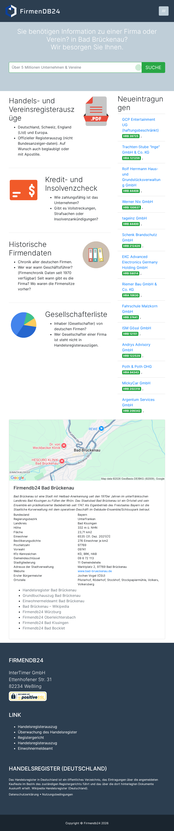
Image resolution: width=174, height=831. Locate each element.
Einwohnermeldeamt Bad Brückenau (53, 601)
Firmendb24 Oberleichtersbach (49, 617)
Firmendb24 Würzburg (42, 611)
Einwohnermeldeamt (35, 748)
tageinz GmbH (134, 218)
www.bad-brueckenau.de (95, 571)
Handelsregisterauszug (37, 726)
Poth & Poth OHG (137, 366)
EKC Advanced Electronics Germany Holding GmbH (140, 262)
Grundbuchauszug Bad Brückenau (51, 595)
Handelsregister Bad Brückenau (49, 590)
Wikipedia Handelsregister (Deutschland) (59, 788)
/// (163, 10)
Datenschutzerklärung (24, 794)
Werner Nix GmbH (137, 201)
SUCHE (153, 67)
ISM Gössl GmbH (136, 328)
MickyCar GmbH (136, 383)
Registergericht (31, 737)
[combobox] (75, 67)
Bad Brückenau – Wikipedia (46, 606)
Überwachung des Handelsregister (47, 732)
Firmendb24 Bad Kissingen (45, 622)
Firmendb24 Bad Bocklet (44, 628)
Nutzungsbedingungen (57, 794)
